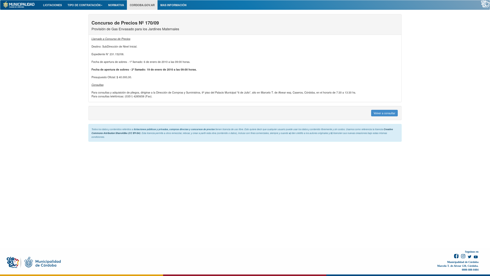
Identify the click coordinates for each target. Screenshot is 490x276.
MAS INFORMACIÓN (173, 5)
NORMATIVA (116, 5)
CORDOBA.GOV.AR (142, 5)
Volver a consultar (384, 113)
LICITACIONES (52, 5)
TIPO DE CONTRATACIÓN (84, 5)
